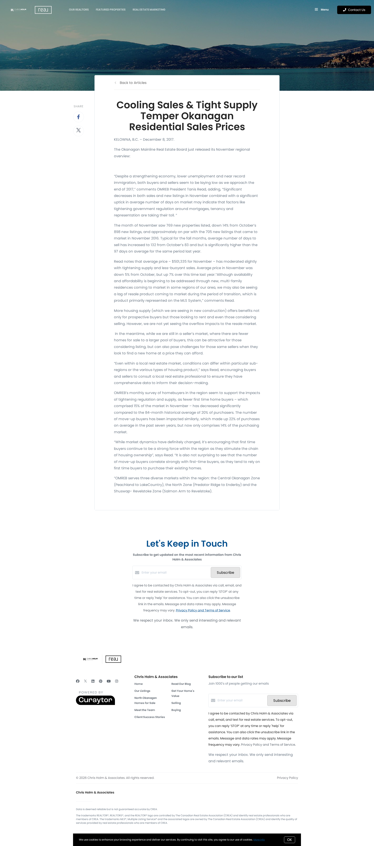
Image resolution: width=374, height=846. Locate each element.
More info (259, 840)
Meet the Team (144, 710)
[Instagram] (116, 681)
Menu (324, 10)
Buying (176, 710)
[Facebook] (77, 681)
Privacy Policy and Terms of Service (203, 610)
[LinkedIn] (92, 681)
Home (138, 684)
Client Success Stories (149, 717)
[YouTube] (109, 681)
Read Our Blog (181, 684)
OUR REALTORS (79, 10)
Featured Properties (111, 10)
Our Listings (142, 691)
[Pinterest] (100, 681)
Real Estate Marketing (149, 10)
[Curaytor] (95, 704)
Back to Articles (133, 82)
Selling (176, 703)
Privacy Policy (287, 778)
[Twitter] (85, 681)
